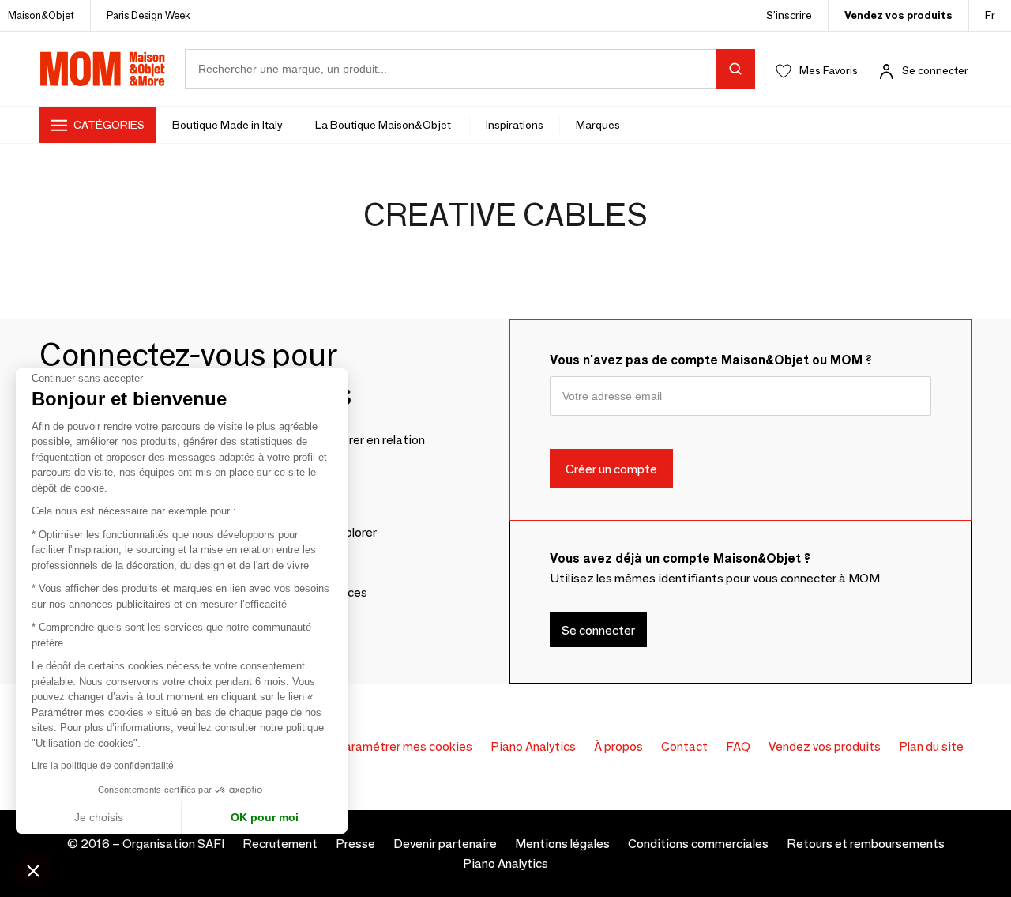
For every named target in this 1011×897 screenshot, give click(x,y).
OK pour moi (265, 817)
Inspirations (514, 125)
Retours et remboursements (866, 843)
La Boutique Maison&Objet (384, 125)
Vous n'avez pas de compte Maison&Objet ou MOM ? (711, 359)
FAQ (738, 746)
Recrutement (280, 843)
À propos (618, 746)
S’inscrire (789, 15)
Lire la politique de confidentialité (103, 765)
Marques (598, 125)
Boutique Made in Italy (227, 125)
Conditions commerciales (698, 843)
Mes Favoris (828, 70)
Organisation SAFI (173, 843)
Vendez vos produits (898, 15)
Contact (684, 746)
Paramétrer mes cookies (404, 746)
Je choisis (98, 817)
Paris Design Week (148, 15)
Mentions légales (562, 843)
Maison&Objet (41, 15)
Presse (355, 843)
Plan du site (931, 746)
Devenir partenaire (445, 843)
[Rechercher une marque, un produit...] (735, 69)
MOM (102, 68)
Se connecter (935, 70)
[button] (33, 870)
